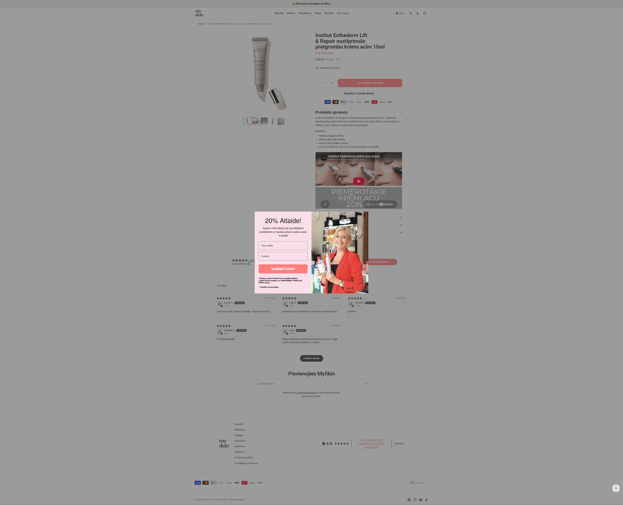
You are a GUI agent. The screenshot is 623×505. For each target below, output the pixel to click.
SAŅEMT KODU (283, 269)
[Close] (364, 215)
